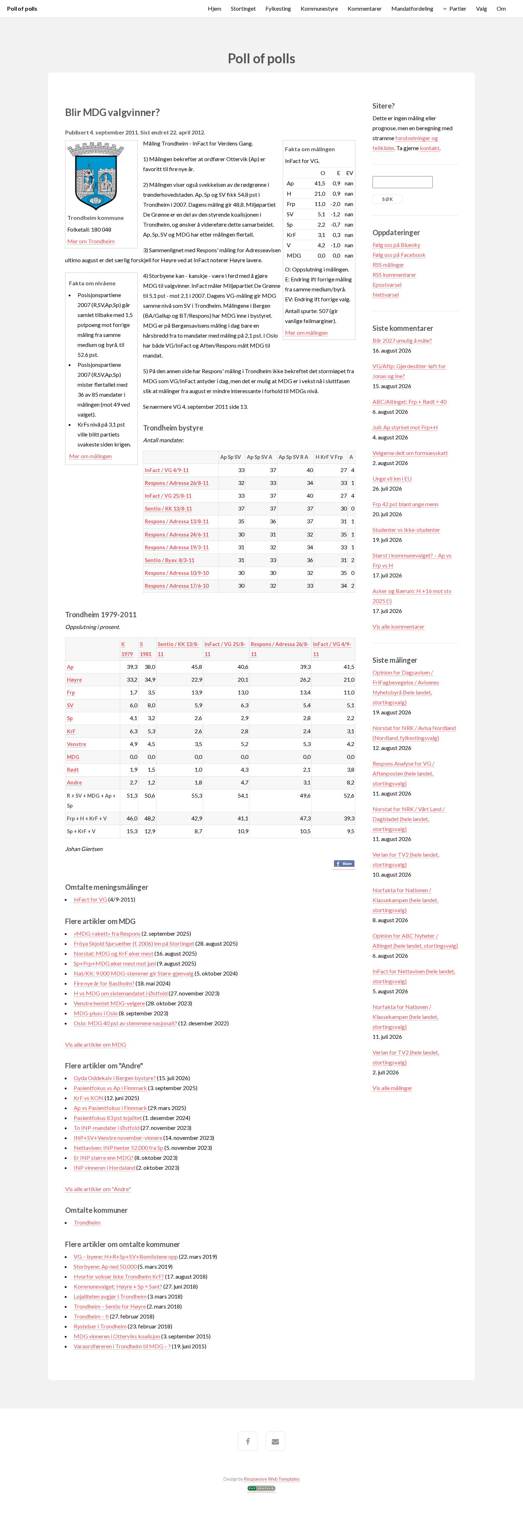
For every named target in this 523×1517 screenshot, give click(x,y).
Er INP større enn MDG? (103, 1157)
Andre (74, 782)
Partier (457, 8)
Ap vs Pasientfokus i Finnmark (110, 1107)
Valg (481, 8)
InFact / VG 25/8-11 (168, 496)
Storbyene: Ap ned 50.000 (105, 1266)
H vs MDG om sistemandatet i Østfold (121, 993)
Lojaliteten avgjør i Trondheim (110, 1296)
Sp (70, 718)
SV (70, 705)
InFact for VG (90, 899)
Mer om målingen (306, 332)
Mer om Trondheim (91, 241)
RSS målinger (388, 264)
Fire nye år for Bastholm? (104, 983)
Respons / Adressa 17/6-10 (176, 586)
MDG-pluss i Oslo (96, 1013)
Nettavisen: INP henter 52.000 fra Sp (118, 1147)
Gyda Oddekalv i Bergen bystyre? (115, 1077)
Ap (70, 667)
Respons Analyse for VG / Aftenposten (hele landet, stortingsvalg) (403, 773)
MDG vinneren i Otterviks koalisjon (117, 1336)
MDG (73, 757)
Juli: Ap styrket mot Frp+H (405, 427)
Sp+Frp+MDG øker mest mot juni (115, 963)
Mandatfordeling (412, 8)
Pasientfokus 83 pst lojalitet (108, 1117)
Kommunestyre (319, 8)
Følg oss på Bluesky (396, 244)
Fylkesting (278, 8)
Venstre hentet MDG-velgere (109, 1003)
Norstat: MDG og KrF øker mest (113, 953)
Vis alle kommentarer (398, 626)
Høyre (74, 680)
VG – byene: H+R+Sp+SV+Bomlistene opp (126, 1256)
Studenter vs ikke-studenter (406, 529)
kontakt (429, 147)
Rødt (73, 770)
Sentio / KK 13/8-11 (168, 509)
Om (501, 8)
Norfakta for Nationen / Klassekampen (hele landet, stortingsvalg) (405, 900)
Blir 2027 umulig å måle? (402, 340)
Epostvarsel (387, 284)
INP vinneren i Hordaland (104, 1167)
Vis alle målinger (392, 1087)
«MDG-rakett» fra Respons (107, 933)
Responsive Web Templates (272, 1479)
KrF (71, 731)
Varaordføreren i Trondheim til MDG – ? (122, 1346)
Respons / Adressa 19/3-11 (176, 547)
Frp (71, 692)
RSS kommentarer (394, 274)
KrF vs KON (89, 1097)
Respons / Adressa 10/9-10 (176, 573)
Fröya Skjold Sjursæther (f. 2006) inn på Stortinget (134, 943)
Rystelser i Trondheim (100, 1326)
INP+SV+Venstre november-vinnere (118, 1137)
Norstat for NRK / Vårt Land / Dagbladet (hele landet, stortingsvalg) (409, 818)
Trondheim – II (91, 1316)
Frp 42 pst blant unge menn (405, 504)
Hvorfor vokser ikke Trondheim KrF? (119, 1276)
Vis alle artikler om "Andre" (98, 1188)
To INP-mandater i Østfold (106, 1127)
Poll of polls (22, 8)
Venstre (76, 744)
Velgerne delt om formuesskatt (410, 452)
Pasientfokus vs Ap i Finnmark (110, 1087)
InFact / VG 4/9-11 (167, 470)
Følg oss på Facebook (399, 254)
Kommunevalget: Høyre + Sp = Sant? (118, 1286)
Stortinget (243, 8)
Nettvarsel (386, 294)
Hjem (214, 8)
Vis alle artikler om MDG (95, 1044)
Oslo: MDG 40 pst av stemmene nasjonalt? (125, 1023)
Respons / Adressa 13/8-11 (176, 521)
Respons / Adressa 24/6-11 (176, 535)
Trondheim (87, 1222)
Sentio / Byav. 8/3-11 (169, 560)
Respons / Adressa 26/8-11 (176, 483)
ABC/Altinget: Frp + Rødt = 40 (410, 401)
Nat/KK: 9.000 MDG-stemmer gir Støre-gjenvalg (134, 973)
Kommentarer (365, 8)
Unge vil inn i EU (392, 478)
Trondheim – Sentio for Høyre (110, 1306)
